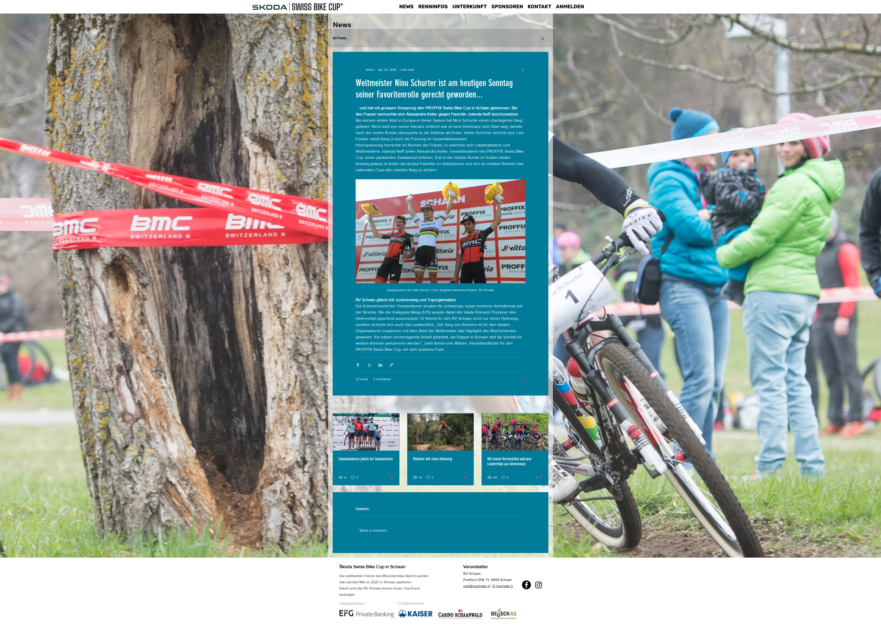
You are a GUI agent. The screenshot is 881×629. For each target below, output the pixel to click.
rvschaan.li (504, 586)
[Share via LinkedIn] (380, 365)
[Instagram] (538, 584)
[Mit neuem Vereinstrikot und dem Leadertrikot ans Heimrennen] (515, 432)
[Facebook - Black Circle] (526, 584)
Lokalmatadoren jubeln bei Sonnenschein (365, 458)
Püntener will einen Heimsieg (432, 458)
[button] (542, 38)
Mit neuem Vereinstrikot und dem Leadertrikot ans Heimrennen (509, 461)
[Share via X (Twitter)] (369, 365)
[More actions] (522, 69)
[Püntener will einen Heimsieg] (440, 432)
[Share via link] (391, 365)
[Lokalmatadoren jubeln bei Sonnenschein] (366, 432)
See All (543, 405)
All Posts (339, 38)
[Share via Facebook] (358, 365)
